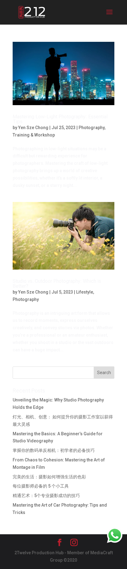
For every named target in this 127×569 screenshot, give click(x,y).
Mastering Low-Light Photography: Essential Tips (60, 119)
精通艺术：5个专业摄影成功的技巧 (46, 495)
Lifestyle (84, 292)
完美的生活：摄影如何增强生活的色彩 (49, 476)
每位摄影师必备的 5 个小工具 (41, 486)
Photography (91, 127)
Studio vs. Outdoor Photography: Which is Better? (57, 283)
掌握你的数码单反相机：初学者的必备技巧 (54, 450)
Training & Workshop (34, 134)
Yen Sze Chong (33, 127)
